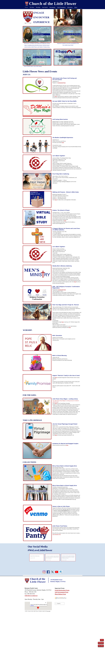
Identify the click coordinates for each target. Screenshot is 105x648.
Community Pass (62, 82)
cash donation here (56, 534)
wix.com (48, 611)
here (56, 96)
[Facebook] (48, 571)
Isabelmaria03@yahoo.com (58, 164)
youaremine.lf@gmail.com (74, 237)
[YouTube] (56, 571)
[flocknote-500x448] (60, 571)
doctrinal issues (46, 45)
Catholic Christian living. (44, 47)
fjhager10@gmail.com (67, 181)
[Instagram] (44, 571)
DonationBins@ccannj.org (70, 499)
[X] (52, 571)
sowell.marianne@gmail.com (58, 223)
